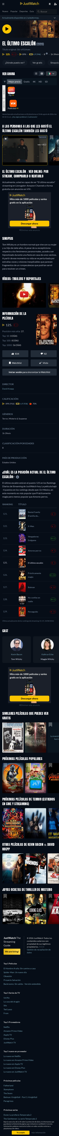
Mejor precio (14, 81)
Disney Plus (9, 1038)
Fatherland (8, 1085)
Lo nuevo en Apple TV (13, 1064)
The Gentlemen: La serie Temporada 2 (20, 1118)
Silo (5, 1005)
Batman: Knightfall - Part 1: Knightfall (20, 1097)
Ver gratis (37, 62)
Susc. (4, 91)
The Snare (8, 1093)
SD (46, 81)
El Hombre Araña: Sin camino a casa (20, 968)
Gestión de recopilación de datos (39, 951)
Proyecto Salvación (12, 980)
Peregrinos (8, 1101)
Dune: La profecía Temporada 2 (17, 1115)
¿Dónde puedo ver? (14, 62)
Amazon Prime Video (13, 1031)
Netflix (7, 1027)
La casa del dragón (12, 1001)
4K (34, 81)
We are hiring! (12, 951)
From (6, 1013)
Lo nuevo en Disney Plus (14, 1068)
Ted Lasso (8, 1009)
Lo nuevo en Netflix (12, 1056)
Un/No (7, 997)
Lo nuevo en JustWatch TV (15, 1071)
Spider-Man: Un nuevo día (15, 972)
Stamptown (9, 1089)
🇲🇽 (49, 73)
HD (40, 81)
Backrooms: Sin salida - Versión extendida (22, 984)
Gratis (27, 81)
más (30, 160)
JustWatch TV (10, 1042)
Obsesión (8, 976)
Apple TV (8, 1035)
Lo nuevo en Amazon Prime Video (19, 1060)
